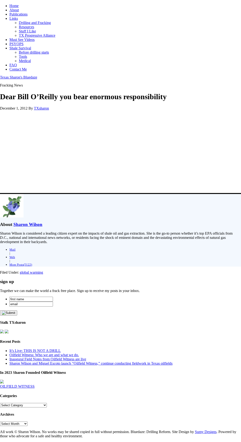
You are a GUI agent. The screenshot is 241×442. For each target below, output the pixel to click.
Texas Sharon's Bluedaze (18, 77)
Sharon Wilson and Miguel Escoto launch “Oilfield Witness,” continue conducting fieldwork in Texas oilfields (91, 363)
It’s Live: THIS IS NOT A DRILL (35, 351)
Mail (12, 249)
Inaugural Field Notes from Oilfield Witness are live (47, 359)
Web (12, 257)
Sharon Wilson (27, 224)
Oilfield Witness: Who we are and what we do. (44, 355)
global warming (31, 272)
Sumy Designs (206, 432)
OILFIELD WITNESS (17, 386)
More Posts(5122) (20, 264)
